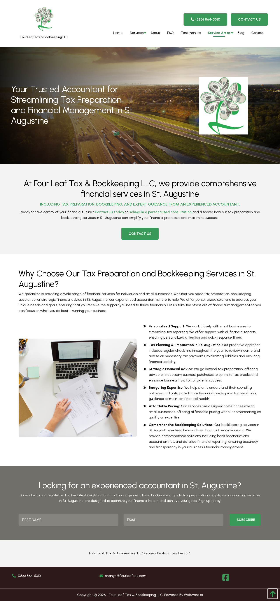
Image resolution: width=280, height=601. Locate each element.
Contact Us (249, 19)
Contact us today (109, 212)
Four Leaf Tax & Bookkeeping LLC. (136, 595)
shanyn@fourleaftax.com (125, 576)
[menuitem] (118, 33)
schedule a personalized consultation (160, 212)
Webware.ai (193, 595)
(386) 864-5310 (207, 19)
